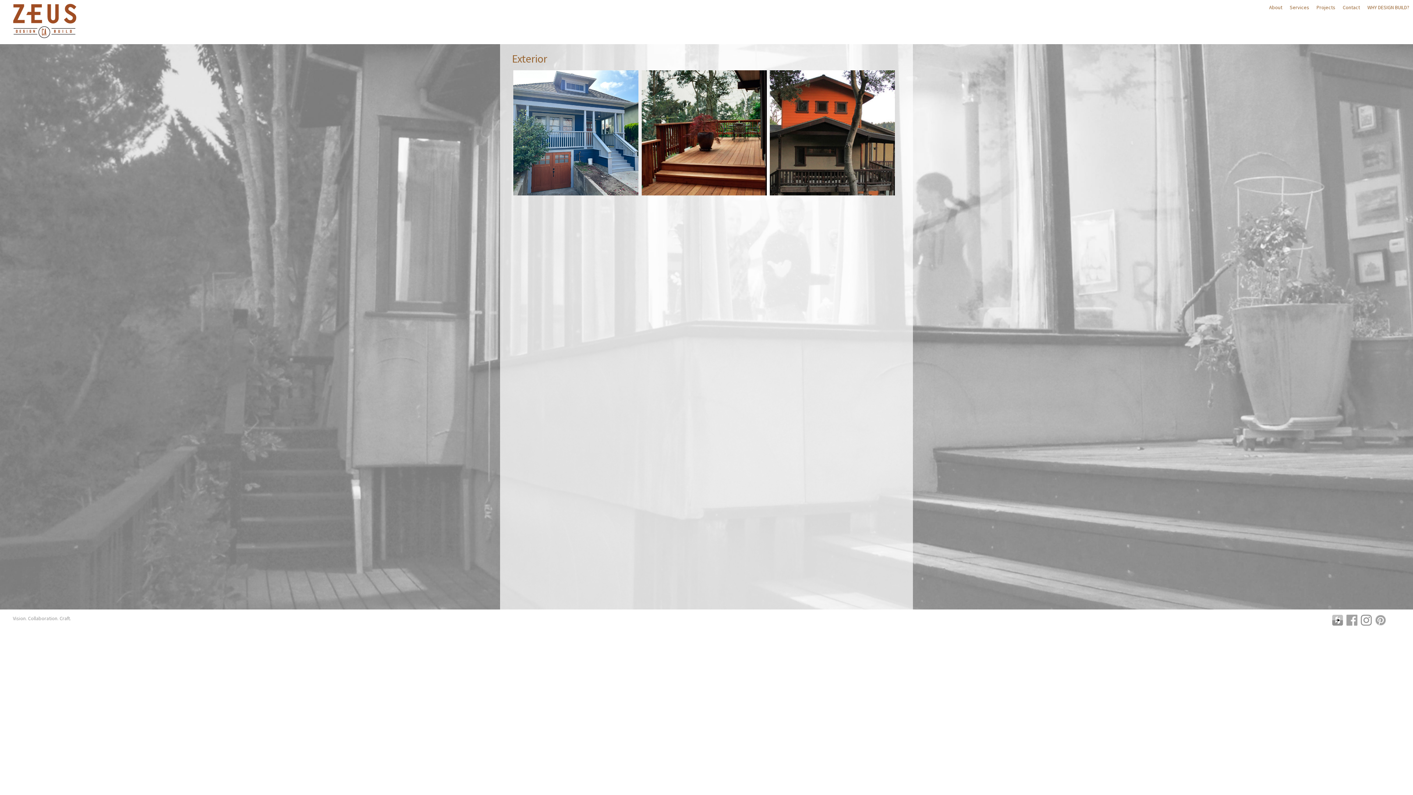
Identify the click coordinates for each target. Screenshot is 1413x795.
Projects (1326, 7)
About (1275, 7)
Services (1299, 7)
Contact (1351, 7)
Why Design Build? (1388, 7)
